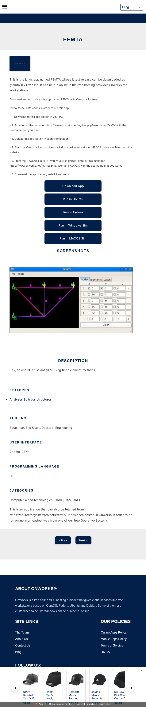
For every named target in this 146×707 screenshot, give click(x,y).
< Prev (63, 540)
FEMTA (73, 39)
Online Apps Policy (113, 632)
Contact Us (22, 645)
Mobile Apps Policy (114, 639)
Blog (18, 652)
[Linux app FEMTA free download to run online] (20, 63)
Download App (73, 186)
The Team (22, 632)
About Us (21, 639)
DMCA (105, 652)
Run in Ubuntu (73, 199)
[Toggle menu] (5, 7)
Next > (83, 540)
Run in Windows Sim (73, 225)
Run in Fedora (73, 212)
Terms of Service (112, 645)
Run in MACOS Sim (73, 238)
